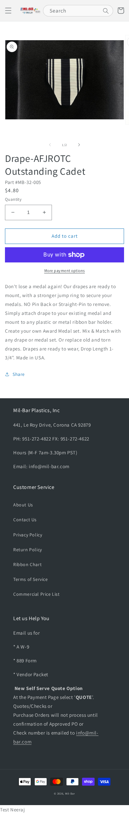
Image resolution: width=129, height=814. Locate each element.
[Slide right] (79, 144)
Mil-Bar (70, 793)
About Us (23, 505)
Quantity (13, 199)
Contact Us (25, 520)
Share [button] (19, 374)
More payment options (64, 270)
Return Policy (27, 550)
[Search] (106, 11)
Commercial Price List (36, 594)
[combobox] (78, 10)
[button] (8, 10)
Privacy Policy (27, 535)
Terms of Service (30, 579)
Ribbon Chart (27, 564)
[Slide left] (50, 144)
